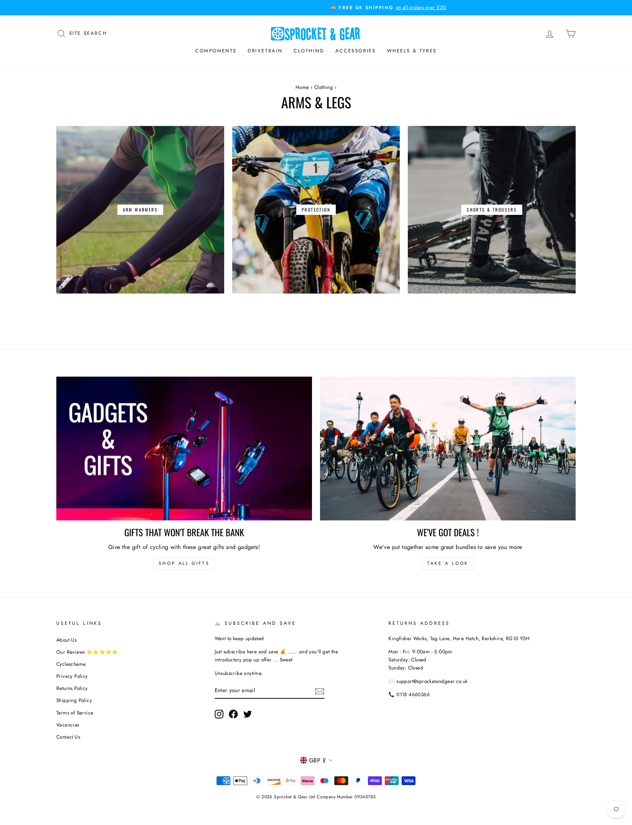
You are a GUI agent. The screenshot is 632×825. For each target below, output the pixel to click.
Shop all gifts (184, 563)
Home (302, 87)
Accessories (355, 50)
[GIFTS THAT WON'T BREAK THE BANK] (184, 448)
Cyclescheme (71, 664)
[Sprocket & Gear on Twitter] (247, 714)
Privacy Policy (72, 676)
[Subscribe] (319, 690)
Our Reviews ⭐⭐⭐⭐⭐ (87, 652)
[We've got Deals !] (448, 448)
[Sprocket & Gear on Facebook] (233, 714)
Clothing (309, 50)
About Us (66, 639)
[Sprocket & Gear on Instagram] (219, 714)
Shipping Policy (74, 700)
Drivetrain (265, 50)
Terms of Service (74, 712)
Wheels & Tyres (412, 50)
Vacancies (67, 724)
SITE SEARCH (88, 33)
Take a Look (448, 563)
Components (216, 50)
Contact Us (68, 736)
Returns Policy (72, 688)
